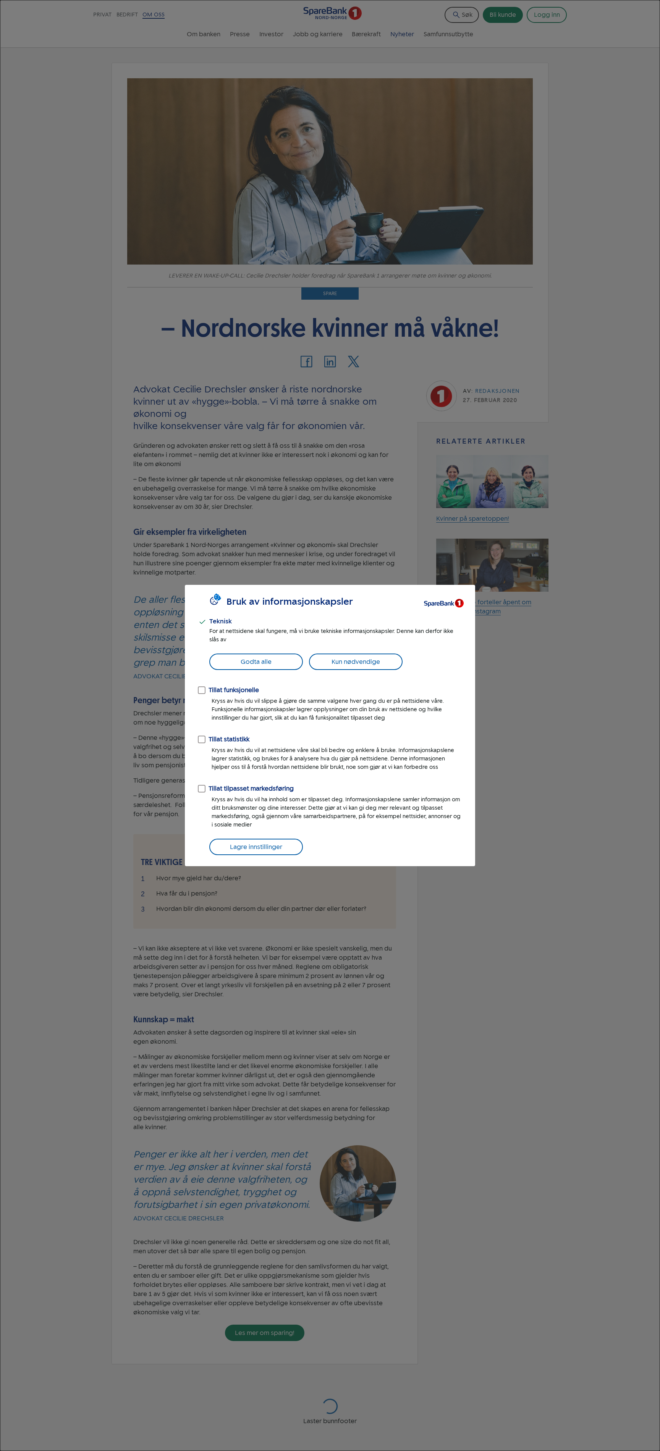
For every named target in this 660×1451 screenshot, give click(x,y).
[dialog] (330, 725)
